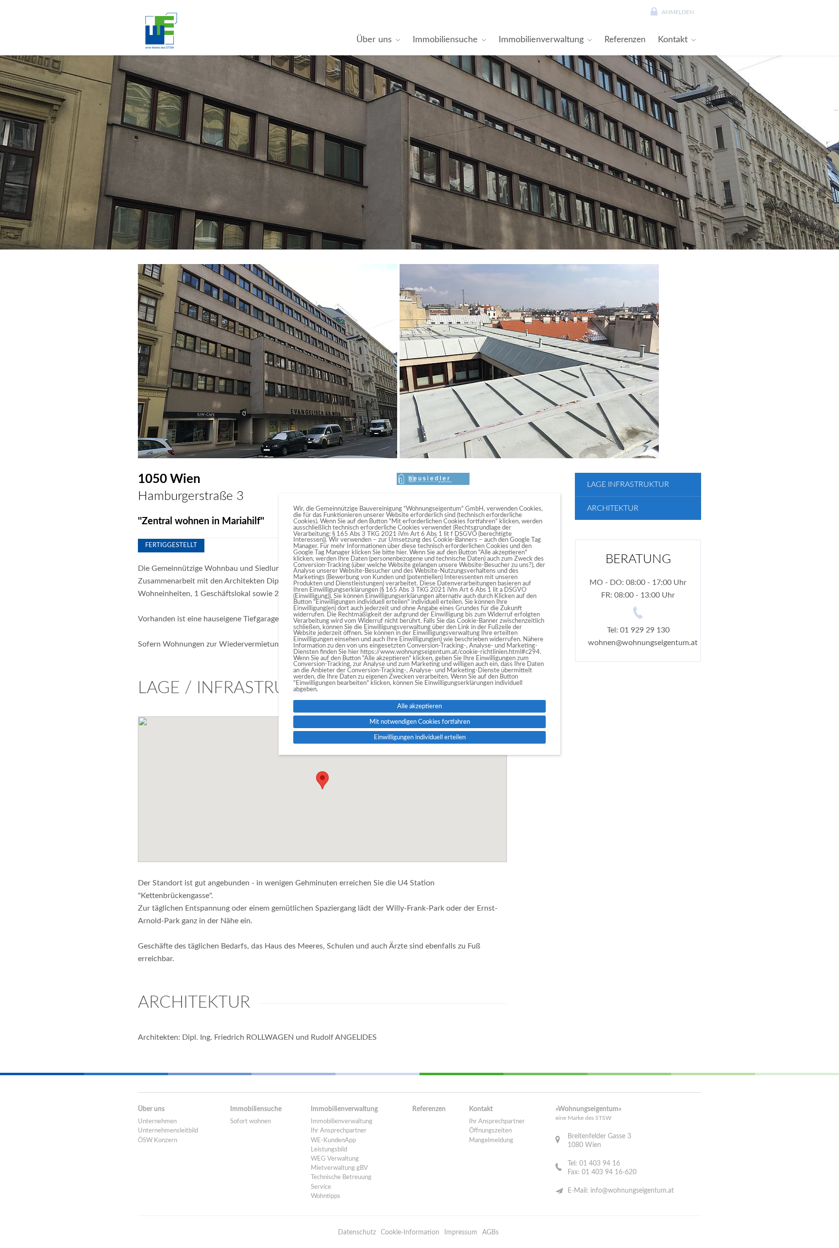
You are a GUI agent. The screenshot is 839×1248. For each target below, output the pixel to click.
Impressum (460, 1232)
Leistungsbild (329, 1150)
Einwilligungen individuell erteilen (420, 737)
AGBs (490, 1232)
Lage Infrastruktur (628, 484)
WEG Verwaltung (335, 1159)
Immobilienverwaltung (541, 39)
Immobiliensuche (445, 39)
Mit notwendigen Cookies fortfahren (419, 722)
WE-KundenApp (333, 1140)
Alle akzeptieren (419, 706)
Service (321, 1187)
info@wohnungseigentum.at (632, 1190)
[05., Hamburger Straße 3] (267, 361)
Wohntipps (325, 1196)
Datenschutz (357, 1232)
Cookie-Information (410, 1232)
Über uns (374, 39)
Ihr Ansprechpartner (339, 1131)
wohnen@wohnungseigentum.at (643, 643)
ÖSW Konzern (157, 1140)
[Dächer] (529, 361)
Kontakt (673, 39)
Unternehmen (157, 1121)
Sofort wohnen (250, 1121)
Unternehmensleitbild (168, 1131)
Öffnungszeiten (490, 1131)
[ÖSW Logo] (160, 30)
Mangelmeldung (491, 1140)
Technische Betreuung (341, 1177)
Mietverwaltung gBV (339, 1168)
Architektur (612, 508)
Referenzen (624, 39)
